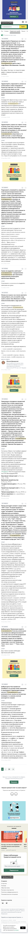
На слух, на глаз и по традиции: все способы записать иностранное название (11, 846)
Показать (14, 782)
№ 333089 (5, 38)
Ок (23, 927)
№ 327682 (5, 268)
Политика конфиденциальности (9, 892)
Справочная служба (15, 31)
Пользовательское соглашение (9, 894)
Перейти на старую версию (11, 917)
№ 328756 (5, 122)
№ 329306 (5, 81)
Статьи (3, 850)
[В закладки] (22, 39)
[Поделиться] (25, 39)
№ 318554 (5, 684)
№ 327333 (5, 292)
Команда (3, 885)
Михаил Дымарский (12, 361)
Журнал (23, 31)
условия (16, 930)
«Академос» (5, 471)
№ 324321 (5, 399)
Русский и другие (11, 850)
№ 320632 (5, 503)
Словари (6, 31)
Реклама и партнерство (7, 890)
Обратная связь (5, 887)
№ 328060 (5, 187)
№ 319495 (5, 626)
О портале (4, 883)
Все (2, 31)
